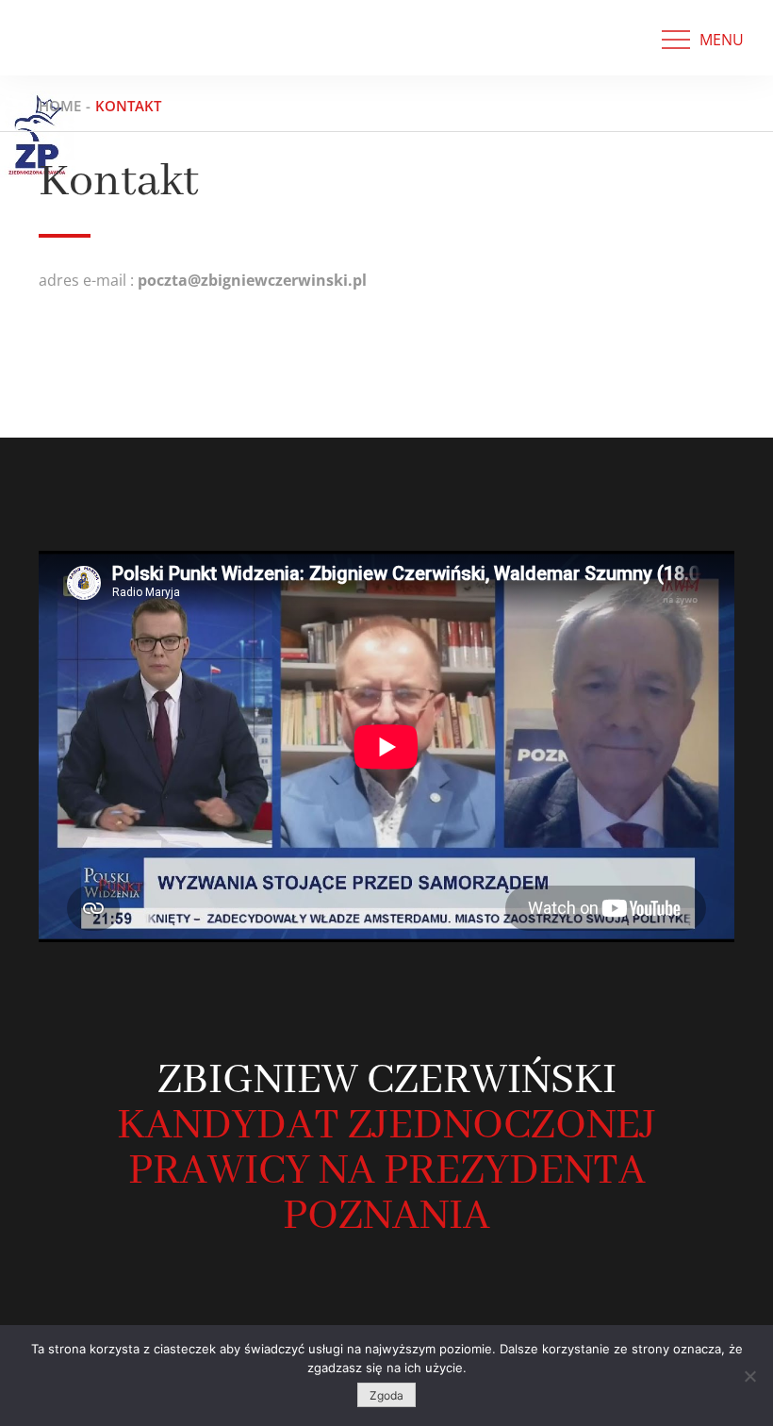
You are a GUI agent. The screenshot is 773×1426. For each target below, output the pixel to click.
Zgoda (386, 1395)
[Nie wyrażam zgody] (749, 1376)
